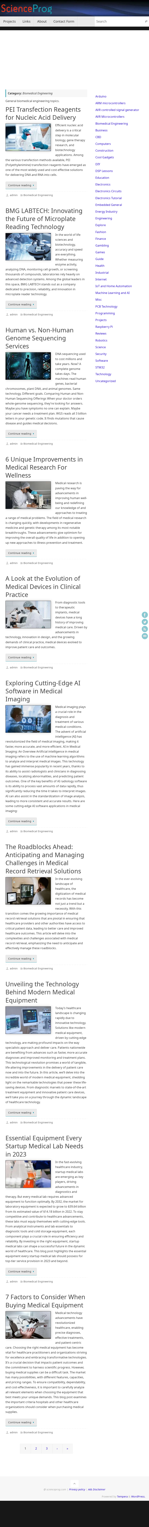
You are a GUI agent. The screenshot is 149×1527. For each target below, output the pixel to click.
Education (102, 178)
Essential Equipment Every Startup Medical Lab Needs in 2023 (44, 1146)
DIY (97, 164)
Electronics (102, 184)
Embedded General (108, 205)
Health (99, 266)
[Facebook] (145, 615)
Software (101, 361)
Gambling (102, 245)
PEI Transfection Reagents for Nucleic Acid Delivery (43, 113)
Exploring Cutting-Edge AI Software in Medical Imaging (42, 691)
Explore (100, 225)
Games (100, 252)
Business (101, 130)
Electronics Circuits (108, 191)
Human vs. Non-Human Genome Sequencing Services (39, 338)
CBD (98, 137)
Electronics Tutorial (108, 198)
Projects (101, 320)
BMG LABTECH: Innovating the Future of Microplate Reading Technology (43, 218)
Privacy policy (77, 1489)
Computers (103, 144)
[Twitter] (145, 622)
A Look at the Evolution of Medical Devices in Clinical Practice (43, 586)
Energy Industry (106, 212)
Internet (101, 279)
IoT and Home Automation (113, 286)
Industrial (102, 273)
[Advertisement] (74, 55)
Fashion (100, 232)
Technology (103, 374)
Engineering (103, 218)
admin (14, 195)
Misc (98, 300)
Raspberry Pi (104, 327)
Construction (104, 151)
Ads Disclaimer (96, 1489)
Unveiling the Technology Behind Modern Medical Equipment (42, 992)
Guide (99, 259)
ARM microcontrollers (110, 103)
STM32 (100, 367)
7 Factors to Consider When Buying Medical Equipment (45, 1301)
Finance (100, 239)
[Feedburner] (145, 629)
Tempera (122, 1496)
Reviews (100, 333)
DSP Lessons (104, 171)
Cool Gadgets (104, 157)
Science (100, 347)
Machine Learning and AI (112, 293)
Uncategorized (105, 381)
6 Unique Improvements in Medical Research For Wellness (44, 467)
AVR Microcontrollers (109, 117)
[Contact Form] (145, 636)
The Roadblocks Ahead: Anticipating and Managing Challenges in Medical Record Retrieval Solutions (44, 859)
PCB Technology (106, 306)
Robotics (101, 340)
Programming (105, 313)
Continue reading (19, 185)
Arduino (100, 96)
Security (100, 354)
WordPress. (138, 1496)
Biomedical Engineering (38, 195)
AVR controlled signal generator (117, 110)
